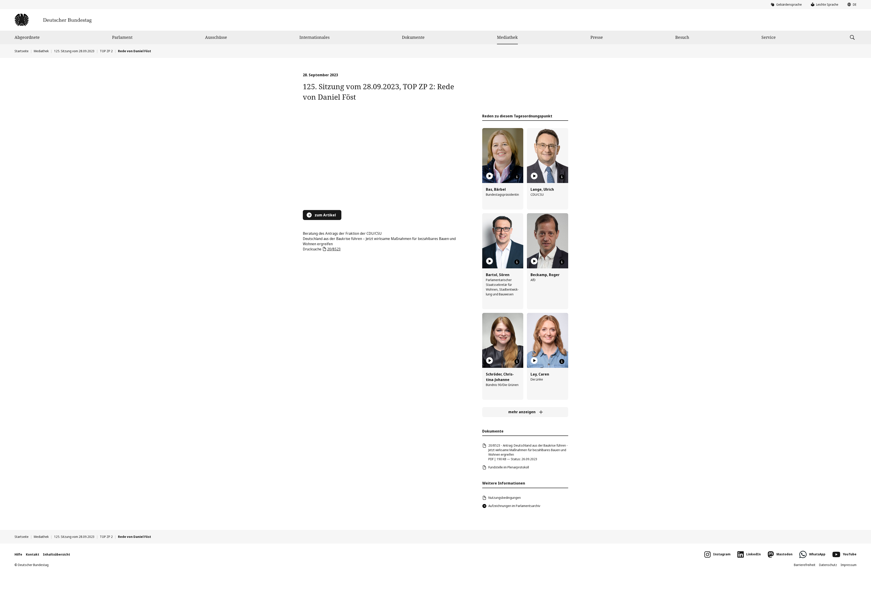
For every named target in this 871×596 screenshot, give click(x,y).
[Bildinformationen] (517, 177)
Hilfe (18, 554)
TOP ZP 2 (106, 51)
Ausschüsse (216, 37)
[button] (850, 4)
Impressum (848, 565)
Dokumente (413, 37)
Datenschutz (828, 565)
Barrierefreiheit (804, 565)
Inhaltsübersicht (56, 554)
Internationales (314, 37)
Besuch (682, 37)
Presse (596, 37)
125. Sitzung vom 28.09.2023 (74, 51)
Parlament (122, 37)
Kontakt (32, 554)
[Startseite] (53, 20)
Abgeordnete (27, 37)
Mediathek (507, 37)
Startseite (22, 51)
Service (768, 37)
